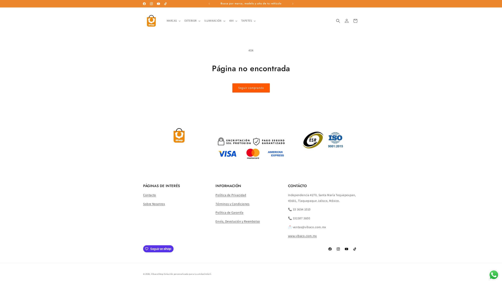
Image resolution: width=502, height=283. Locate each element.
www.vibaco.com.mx (302, 236)
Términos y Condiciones (232, 204)
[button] (173, 21)
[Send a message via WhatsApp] (494, 275)
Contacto (149, 195)
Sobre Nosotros (154, 204)
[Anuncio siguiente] (292, 3)
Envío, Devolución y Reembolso (238, 221)
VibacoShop (157, 274)
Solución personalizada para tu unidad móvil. (188, 274)
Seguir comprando (251, 88)
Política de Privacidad (231, 195)
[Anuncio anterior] (209, 3)
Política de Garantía (229, 212)
